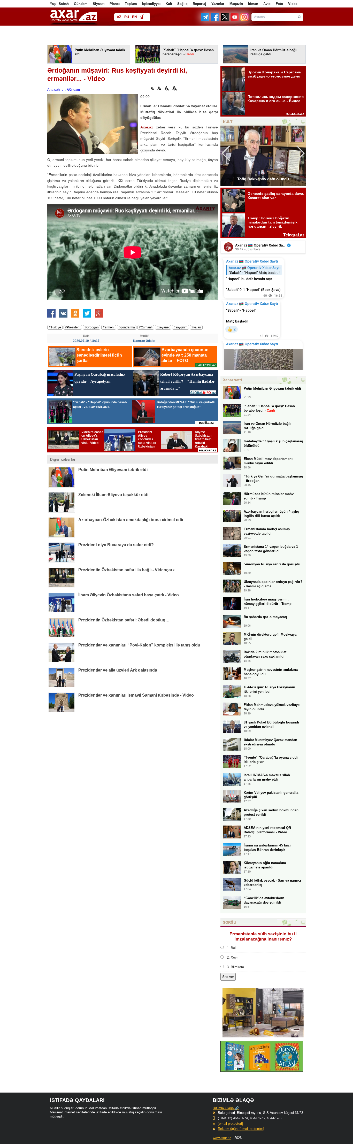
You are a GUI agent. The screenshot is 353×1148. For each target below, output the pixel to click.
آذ (141, 17)
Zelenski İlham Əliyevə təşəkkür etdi (113, 494)
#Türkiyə (55, 327)
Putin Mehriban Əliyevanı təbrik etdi (113, 469)
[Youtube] (235, 20)
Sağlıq (182, 4)
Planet (115, 4)
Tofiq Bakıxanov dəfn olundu (263, 179)
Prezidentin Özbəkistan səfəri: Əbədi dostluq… (124, 620)
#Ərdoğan (92, 327)
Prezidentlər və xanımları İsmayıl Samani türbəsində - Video (136, 695)
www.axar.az (222, 1138)
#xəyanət (163, 327)
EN (134, 17)
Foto (279, 4)
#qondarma (127, 327)
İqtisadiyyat (151, 4)
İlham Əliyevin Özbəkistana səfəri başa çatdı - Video (128, 595)
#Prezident (72, 327)
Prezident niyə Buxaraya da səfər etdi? (116, 545)
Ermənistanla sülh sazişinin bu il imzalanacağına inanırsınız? (263, 936)
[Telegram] (205, 20)
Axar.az (146, 127)
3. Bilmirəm (235, 967)
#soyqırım (180, 327)
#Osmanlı (145, 327)
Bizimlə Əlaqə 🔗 (226, 1108)
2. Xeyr (232, 957)
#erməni (108, 327)
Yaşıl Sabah (59, 4)
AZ (119, 17)
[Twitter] (225, 20)
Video (292, 4)
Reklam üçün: (241, 1129)
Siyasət (98, 4)
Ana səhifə (55, 89)
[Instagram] (244, 20)
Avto (267, 4)
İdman (253, 4)
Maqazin (236, 4)
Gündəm (81, 4)
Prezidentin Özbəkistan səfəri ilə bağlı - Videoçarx (126, 570)
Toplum (131, 4)
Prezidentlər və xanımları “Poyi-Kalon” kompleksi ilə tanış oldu (139, 645)
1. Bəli (231, 948)
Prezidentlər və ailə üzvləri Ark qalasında (117, 670)
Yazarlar (217, 4)
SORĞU (229, 922)
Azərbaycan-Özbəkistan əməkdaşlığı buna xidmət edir (130, 520)
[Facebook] (215, 20)
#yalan (196, 327)
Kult (169, 4)
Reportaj (199, 4)
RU (126, 17)
